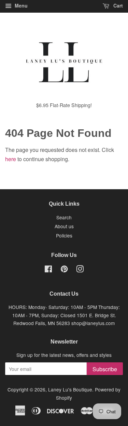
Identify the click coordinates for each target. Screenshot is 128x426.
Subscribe (105, 369)
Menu (20, 5)
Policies (64, 235)
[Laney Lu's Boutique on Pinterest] (64, 270)
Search (64, 217)
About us (64, 226)
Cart (117, 5)
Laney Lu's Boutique (70, 389)
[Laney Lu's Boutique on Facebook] (48, 270)
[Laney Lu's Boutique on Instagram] (80, 270)
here (10, 159)
